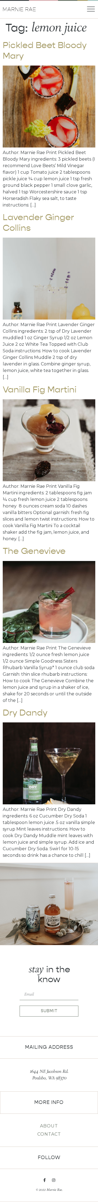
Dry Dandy (25, 713)
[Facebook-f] (44, 1180)
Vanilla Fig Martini (39, 390)
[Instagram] (54, 1180)
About (49, 1126)
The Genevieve (34, 551)
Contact (49, 1134)
